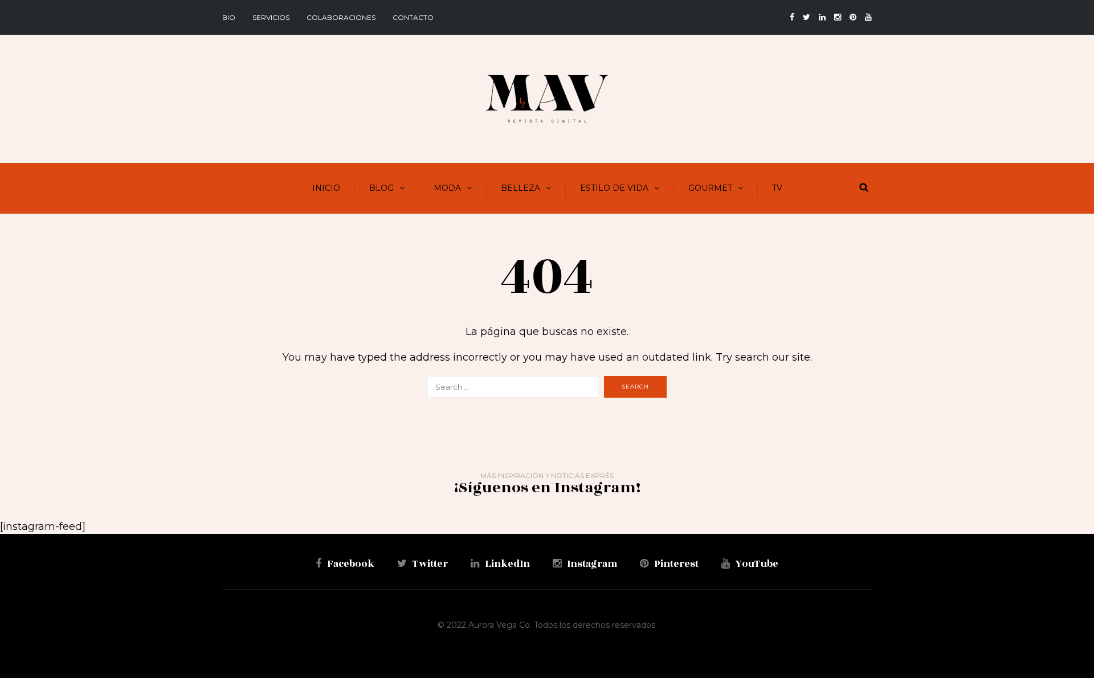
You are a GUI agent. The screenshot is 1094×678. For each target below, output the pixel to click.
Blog (381, 188)
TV (777, 188)
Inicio (326, 188)
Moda (447, 188)
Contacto (413, 17)
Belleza (520, 188)
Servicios (270, 17)
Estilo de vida (614, 188)
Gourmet (710, 188)
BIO (228, 17)
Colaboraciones (341, 17)
